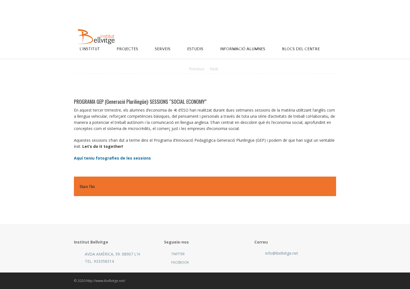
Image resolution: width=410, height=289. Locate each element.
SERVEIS (162, 49)
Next (214, 68)
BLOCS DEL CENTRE (301, 49)
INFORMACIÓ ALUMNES (242, 49)
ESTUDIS (195, 49)
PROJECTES (127, 49)
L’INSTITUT (89, 49)
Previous (196, 68)
